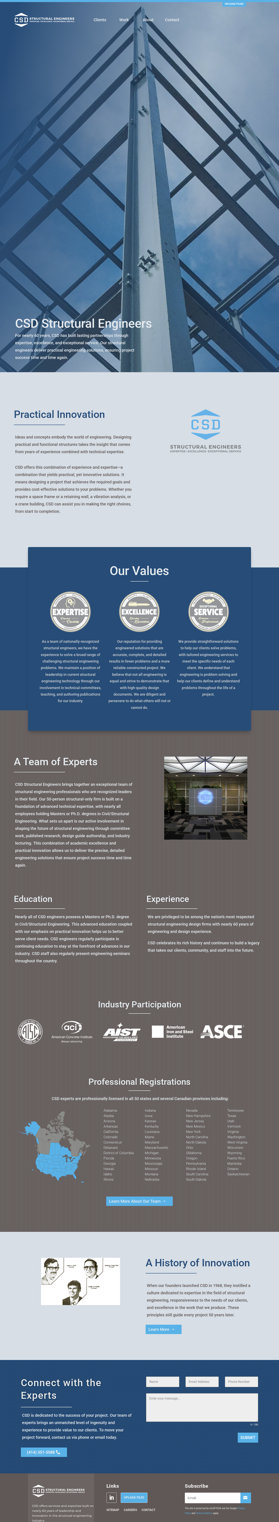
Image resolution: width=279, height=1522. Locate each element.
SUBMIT (247, 1437)
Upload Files (234, 3)
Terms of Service (204, 1513)
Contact (148, 1510)
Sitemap (112, 1510)
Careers (130, 1510)
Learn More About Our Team (135, 1201)
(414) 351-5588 (41, 1452)
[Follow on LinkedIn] (111, 1498)
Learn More (158, 1329)
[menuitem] (99, 20)
